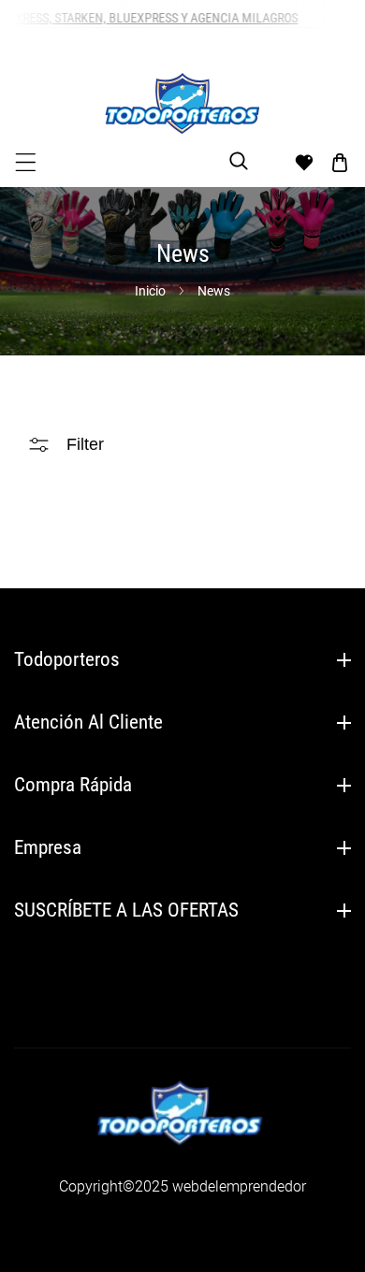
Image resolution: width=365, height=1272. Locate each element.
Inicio (150, 290)
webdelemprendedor (239, 1186)
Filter (85, 444)
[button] (25, 162)
